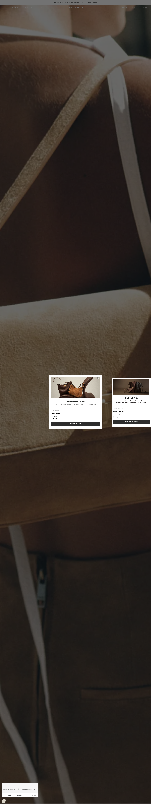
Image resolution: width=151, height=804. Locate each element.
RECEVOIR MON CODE (131, 422)
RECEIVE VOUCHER (75, 424)
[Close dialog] (98, 378)
